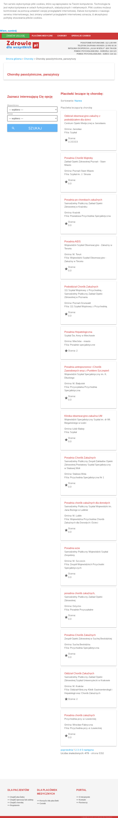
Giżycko (77, 606)
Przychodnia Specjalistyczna (84, 648)
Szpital (73, 132)
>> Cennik (41, 803)
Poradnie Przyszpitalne (81, 609)
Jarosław (77, 129)
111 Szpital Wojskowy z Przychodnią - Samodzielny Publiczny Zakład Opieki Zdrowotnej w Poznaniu (83, 293)
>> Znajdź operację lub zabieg (20, 800)
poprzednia (67, 749)
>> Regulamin (14, 805)
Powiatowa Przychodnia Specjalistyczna (90, 216)
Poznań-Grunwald (82, 303)
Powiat (10, 114)
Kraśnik (76, 212)
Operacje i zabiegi (80, 36)
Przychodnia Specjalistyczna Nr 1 (87, 477)
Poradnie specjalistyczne (82, 344)
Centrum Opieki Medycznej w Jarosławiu (85, 123)
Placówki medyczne (42, 36)
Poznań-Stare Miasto (83, 170)
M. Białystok (79, 383)
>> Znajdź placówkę (16, 797)
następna (89, 749)
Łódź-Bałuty (79, 428)
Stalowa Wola (79, 474)
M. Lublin (77, 515)
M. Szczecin (79, 561)
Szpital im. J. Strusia (80, 174)
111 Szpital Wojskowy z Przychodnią (88, 306)
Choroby (62, 36)
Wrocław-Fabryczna (83, 724)
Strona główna (14, 58)
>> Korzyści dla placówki (48, 801)
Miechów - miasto (81, 341)
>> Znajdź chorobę (16, 803)
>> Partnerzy (82, 803)
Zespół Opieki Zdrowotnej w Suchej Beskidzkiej (88, 638)
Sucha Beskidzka (81, 644)
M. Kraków (78, 686)
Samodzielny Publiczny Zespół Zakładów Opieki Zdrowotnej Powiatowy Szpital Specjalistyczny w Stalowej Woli (88, 464)
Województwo (13, 105)
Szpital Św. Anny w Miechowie (79, 335)
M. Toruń (77, 254)
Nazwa (78, 100)
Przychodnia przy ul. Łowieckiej (80, 719)
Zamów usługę (15, 35)
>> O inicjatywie (83, 797)
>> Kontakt (81, 800)
